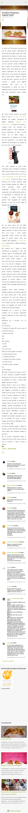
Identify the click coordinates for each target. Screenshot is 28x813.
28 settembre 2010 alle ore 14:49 (16, 503)
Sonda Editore (6, 246)
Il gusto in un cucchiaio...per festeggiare (11, 765)
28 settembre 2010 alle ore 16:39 (16, 548)
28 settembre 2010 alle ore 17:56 (16, 594)
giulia (8, 567)
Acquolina (10, 525)
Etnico (4, 448)
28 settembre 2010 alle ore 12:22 (16, 469)
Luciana (9, 586)
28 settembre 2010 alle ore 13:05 (16, 481)
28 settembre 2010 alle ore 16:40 (16, 563)
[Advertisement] (14, 706)
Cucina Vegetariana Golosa (10, 176)
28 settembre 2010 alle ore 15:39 (16, 521)
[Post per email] (3, 447)
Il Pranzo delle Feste (6, 739)
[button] (3, 20)
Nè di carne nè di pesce (18, 117)
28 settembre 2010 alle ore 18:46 (16, 638)
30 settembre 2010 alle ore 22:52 (16, 657)
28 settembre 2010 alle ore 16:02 (16, 537)
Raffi (8, 473)
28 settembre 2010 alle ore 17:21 (16, 582)
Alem (8, 461)
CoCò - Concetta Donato (14, 598)
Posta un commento (8, 661)
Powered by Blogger (15, 811)
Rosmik (9, 508)
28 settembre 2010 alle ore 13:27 (16, 493)
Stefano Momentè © (13, 542)
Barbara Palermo (12, 485)
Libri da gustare (12, 448)
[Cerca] (26, 2)
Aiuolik (9, 643)
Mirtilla (9, 497)
